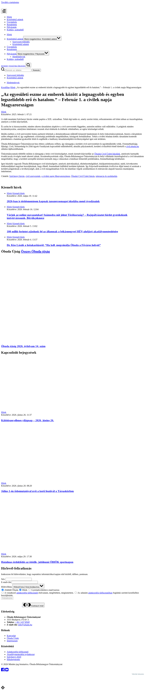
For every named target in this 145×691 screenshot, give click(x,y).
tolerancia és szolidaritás (106, 176)
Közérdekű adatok (15, 19)
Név (3, 579)
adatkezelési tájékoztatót (27, 593)
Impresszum (12, 641)
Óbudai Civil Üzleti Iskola (83, 176)
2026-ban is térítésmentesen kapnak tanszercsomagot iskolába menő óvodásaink (53, 201)
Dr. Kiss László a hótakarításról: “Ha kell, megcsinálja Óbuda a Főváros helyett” (54, 245)
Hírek (9, 17)
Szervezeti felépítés (21, 42)
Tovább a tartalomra (10, 2)
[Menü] (4, 11)
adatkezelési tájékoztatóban (100, 593)
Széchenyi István (16, 176)
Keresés (36, 70)
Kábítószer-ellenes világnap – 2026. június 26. (27, 420)
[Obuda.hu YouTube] (6, 670)
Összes (35, 251)
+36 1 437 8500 (22, 622)
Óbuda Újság (13, 638)
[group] (72, 589)
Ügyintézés (12, 22)
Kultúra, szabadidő (15, 30)
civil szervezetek (33, 176)
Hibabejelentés (13, 659)
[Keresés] (28, 65)
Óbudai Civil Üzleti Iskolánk (107, 154)
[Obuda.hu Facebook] (3, 670)
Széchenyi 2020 (14, 657)
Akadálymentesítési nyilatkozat (21, 654)
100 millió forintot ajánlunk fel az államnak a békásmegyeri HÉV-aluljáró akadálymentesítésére (62, 231)
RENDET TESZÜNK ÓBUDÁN (13, 66)
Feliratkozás (7, 598)
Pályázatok (12, 27)
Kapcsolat (11, 635)
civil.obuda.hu (132, 146)
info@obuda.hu (25, 625)
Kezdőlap (5, 87)
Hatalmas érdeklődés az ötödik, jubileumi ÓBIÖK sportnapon (37, 562)
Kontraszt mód (37, 606)
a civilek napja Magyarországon (55, 176)
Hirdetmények (18, 56)
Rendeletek (12, 24)
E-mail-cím (6, 582)
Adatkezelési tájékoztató (17, 652)
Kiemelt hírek (18, 193)
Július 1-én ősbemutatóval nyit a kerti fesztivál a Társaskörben (37, 491)
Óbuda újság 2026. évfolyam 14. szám (23, 346)
